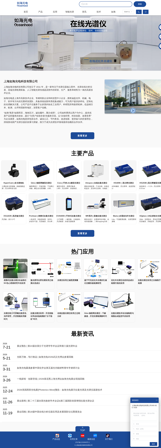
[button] (128, 12)
